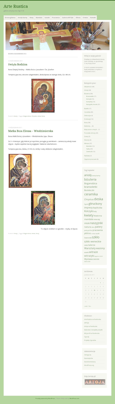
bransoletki (90, 186)
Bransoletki (89, 96)
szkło (95, 237)
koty (95, 211)
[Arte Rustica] (57, 36)
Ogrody (86, 337)
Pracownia (56, 18)
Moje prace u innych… (91, 129)
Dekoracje (87, 116)
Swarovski (88, 238)
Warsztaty (90, 248)
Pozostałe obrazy (89, 133)
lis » (90, 306)
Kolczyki (88, 99)
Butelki (86, 109)
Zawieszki (89, 152)
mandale (88, 219)
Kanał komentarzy (90, 362)
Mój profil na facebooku (92, 333)
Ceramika (87, 112)
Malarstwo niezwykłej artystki (93, 330)
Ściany (86, 136)
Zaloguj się (87, 355)
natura (87, 226)
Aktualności (88, 87)
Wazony (86, 140)
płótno (87, 233)
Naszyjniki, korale (91, 104)
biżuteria (90, 179)
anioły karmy (96, 176)
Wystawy (87, 156)
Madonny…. (88, 126)
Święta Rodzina (17, 64)
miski (87, 223)
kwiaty (88, 215)
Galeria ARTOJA (67, 18)
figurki (86, 204)
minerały (97, 219)
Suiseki (47, 18)
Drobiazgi (87, 119)
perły (86, 230)
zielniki (96, 259)
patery (98, 226)
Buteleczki (89, 190)
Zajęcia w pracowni (90, 159)
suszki (97, 234)
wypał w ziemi (99, 256)
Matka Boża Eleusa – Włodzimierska (30, 131)
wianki (86, 252)
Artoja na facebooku (90, 326)
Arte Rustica (16, 6)
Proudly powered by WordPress (45, 398)
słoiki (86, 245)
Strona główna (10, 18)
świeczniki (87, 261)
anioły (88, 175)
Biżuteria (87, 94)
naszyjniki (96, 223)
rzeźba (93, 233)
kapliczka (97, 207)
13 (94, 290)
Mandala (39, 18)
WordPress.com (74, 398)
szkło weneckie (92, 241)
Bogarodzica (27, 116)
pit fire (90, 230)
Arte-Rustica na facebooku (92, 319)
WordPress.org (89, 365)
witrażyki (89, 255)
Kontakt (93, 18)
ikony (43, 116)
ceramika (91, 194)
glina (91, 204)
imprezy (88, 207)
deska (39, 116)
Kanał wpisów (88, 358)
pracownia (98, 230)
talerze (91, 245)
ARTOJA (86, 323)
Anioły (86, 90)
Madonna (98, 215)
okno (93, 227)
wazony (100, 248)
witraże (93, 252)
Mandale (89, 146)
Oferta (78, 18)
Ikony (31, 18)
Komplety (89, 102)
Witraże (86, 143)
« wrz (86, 306)
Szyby (88, 149)
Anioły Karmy (22, 18)
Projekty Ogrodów (90, 340)
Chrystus (34, 116)
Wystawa (88, 259)
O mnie (85, 18)
